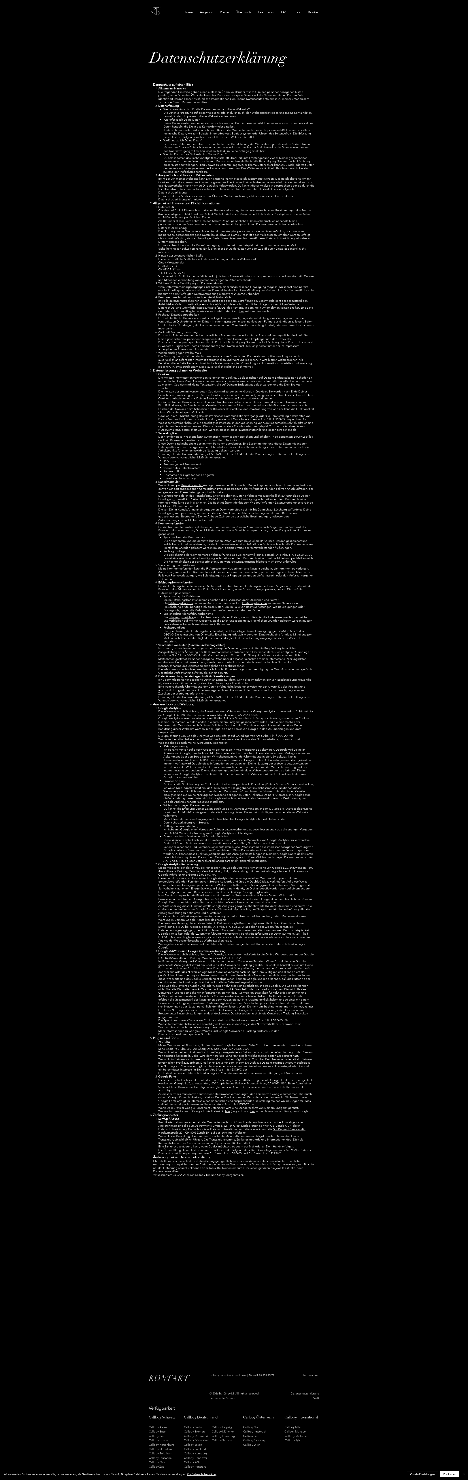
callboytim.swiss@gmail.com (228, 1375)
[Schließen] (463, 1474)
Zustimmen (449, 1474)
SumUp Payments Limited (205, 1125)
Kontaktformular (212, 126)
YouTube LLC (182, 1048)
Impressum (191, 116)
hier (241, 311)
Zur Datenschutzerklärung (202, 1474)
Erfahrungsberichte (181, 586)
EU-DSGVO (211, 214)
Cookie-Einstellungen (422, 1474)
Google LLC (171, 715)
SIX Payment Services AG (289, 1129)
